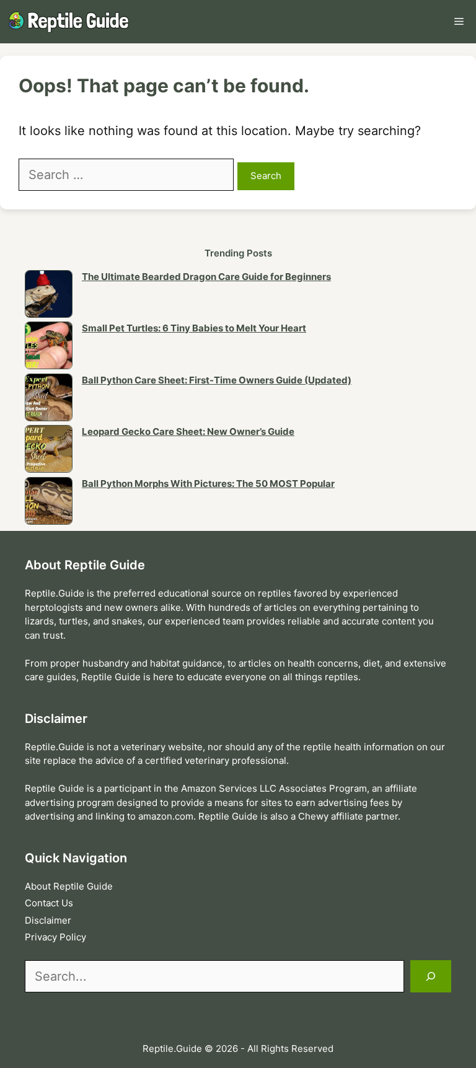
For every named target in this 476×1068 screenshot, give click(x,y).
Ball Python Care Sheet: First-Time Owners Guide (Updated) (216, 380)
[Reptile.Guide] (71, 21)
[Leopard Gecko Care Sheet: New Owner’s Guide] (49, 451)
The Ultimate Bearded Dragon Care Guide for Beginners (206, 276)
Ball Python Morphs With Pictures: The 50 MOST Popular (208, 483)
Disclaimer (48, 920)
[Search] (430, 976)
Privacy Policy (55, 937)
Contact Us (49, 903)
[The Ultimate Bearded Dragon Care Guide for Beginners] (49, 296)
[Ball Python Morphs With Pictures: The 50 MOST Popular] (49, 503)
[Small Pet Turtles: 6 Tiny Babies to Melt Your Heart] (49, 348)
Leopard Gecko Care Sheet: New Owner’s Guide (188, 431)
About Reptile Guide (69, 886)
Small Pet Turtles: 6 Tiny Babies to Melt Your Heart (194, 328)
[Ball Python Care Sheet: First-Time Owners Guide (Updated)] (49, 400)
